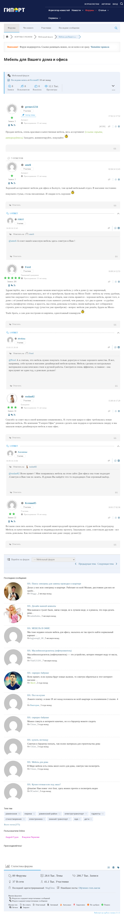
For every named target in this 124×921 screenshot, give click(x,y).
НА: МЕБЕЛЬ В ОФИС (38, 628)
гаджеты (95, 813)
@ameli (12, 241)
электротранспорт (74, 813)
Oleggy (33, 593)
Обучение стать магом (89, 888)
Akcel (32, 683)
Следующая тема (106, 564)
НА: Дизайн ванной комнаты (41, 606)
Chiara (33, 724)
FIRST (21, 219)
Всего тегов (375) (12, 824)
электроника (35, 819)
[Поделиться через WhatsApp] (116, 126)
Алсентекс (22, 452)
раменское (11, 813)
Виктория (34, 705)
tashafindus (35, 616)
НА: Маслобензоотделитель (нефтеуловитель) (49, 650)
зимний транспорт (58, 819)
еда (76, 819)
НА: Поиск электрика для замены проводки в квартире (54, 583)
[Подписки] (14, 125)
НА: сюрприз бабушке (38, 673)
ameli (28, 165)
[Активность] (12, 125)
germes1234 (31, 106)
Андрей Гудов (11, 837)
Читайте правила (100, 47)
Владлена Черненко (31, 837)
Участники (46, 28)
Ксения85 (34, 80)
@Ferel (12, 360)
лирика (28, 813)
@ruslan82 (14, 473)
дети (86, 819)
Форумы (12, 28)
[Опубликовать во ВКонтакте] (119, 126)
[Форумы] (7, 37)
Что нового (28, 28)
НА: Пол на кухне (36, 695)
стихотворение (14, 819)
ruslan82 (30, 396)
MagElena (50, 888)
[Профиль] (9, 125)
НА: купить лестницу (37, 740)
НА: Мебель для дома (37, 762)
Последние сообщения (69, 28)
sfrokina (21, 338)
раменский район (48, 813)
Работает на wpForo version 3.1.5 (107, 913)
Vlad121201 (35, 660)
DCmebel (34, 791)
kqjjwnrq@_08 (36, 638)
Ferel (28, 267)
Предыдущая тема (86, 564)
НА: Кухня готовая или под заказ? (44, 784)
